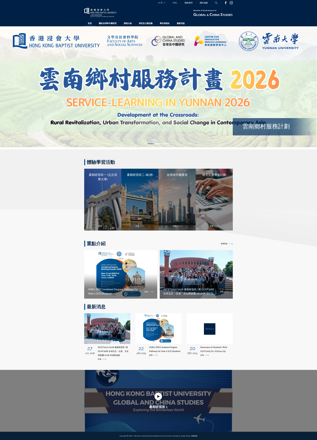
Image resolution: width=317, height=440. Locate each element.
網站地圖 (204, 3)
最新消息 (181, 23)
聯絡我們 (189, 3)
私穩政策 (194, 436)
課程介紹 (128, 23)
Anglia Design (186, 436)
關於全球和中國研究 (108, 23)
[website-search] (216, 2)
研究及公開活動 (146, 23)
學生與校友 (165, 23)
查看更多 (224, 244)
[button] (150, 143)
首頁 (90, 23)
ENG (175, 3)
